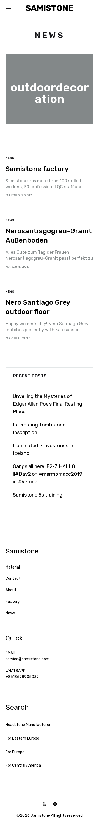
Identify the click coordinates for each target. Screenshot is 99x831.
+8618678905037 (22, 676)
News (10, 158)
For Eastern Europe (22, 738)
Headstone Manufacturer (28, 724)
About (11, 590)
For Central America (23, 765)
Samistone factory (37, 169)
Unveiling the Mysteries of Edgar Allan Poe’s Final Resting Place (47, 404)
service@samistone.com (28, 659)
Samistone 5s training (37, 495)
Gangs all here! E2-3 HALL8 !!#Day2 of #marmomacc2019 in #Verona (47, 474)
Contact (13, 578)
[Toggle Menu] (8, 9)
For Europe (15, 752)
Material (13, 567)
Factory (13, 601)
